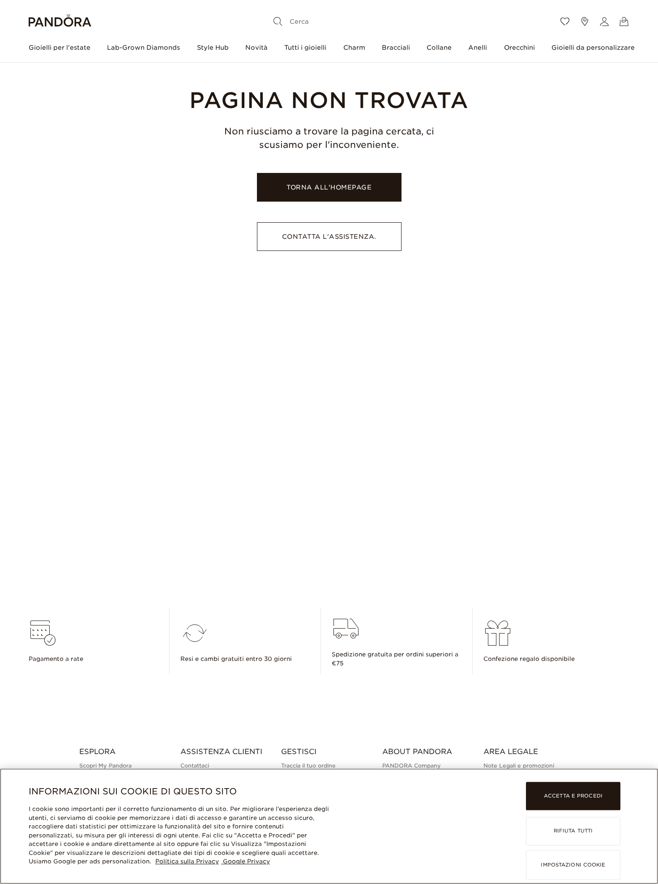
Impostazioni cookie (573, 865)
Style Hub (213, 47)
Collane (439, 47)
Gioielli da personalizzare (593, 47)
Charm (354, 47)
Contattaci (194, 765)
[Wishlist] (565, 21)
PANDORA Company (411, 765)
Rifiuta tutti (573, 831)
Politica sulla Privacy (187, 861)
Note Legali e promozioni (518, 765)
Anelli (477, 47)
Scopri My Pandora (105, 765)
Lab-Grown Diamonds (143, 47)
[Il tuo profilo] (604, 21)
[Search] (277, 21)
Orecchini (519, 47)
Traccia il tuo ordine (308, 765)
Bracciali (396, 47)
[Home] (60, 21)
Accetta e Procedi (573, 796)
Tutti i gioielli (305, 47)
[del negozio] (584, 21)
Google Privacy (245, 861)
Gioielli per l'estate (59, 47)
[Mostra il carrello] (624, 21)
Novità (256, 47)
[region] (329, 826)
